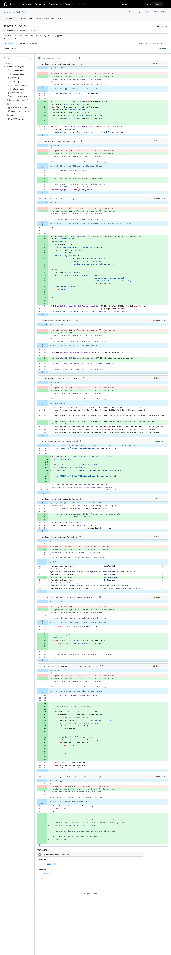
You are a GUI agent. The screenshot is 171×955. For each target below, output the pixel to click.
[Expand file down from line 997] (42, 314)
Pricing (82, 4)
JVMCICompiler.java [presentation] (18, 119)
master (10, 43)
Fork (145, 12)
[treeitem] (17, 91)
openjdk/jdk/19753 (50, 864)
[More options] (165, 64)
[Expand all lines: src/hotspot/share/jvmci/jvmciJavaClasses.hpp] (83, 378)
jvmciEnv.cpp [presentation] (15, 78)
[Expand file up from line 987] (42, 623)
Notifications (131, 12)
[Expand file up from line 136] (42, 167)
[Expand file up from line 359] (42, 346)
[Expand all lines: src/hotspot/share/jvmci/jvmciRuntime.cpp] (80, 441)
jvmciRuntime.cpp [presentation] (17, 89)
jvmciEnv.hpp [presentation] (15, 82)
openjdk (11, 12)
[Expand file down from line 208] (42, 435)
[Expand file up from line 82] (42, 692)
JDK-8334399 (48, 874)
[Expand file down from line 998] (42, 660)
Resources (40, 4)
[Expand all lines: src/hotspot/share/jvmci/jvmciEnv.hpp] (77, 320)
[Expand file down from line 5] (42, 87)
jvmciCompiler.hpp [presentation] (17, 74)
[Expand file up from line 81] (42, 563)
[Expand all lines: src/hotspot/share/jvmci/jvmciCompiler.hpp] (81, 141)
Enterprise (69, 4)
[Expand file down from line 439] (42, 530)
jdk (18, 12)
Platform (14, 4)
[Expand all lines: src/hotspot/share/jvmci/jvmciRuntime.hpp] (80, 498)
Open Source (55, 4)
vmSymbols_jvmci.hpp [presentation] (18, 96)
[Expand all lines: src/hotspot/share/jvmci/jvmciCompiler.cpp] (81, 64)
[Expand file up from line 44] (42, 803)
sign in (88, 894)
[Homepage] (5, 4)
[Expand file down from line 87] (42, 591)
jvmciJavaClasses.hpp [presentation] (18, 85)
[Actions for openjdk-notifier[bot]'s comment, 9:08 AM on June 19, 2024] (141, 854)
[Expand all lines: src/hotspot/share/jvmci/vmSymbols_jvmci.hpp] (83, 537)
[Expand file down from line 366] (42, 372)
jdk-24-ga (35, 44)
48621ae (147, 43)
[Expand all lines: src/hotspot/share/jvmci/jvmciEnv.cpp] (77, 198)
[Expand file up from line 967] (42, 225)
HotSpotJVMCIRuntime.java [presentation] (21, 108)
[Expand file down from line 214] (42, 135)
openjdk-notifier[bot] (50, 854)
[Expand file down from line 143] (42, 192)
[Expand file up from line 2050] (43, 445)
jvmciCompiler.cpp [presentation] (17, 70)
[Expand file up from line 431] (42, 503)
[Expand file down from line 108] (42, 770)
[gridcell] (102, 68)
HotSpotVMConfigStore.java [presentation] (22, 111)
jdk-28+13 (24, 44)
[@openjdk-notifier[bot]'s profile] (39, 854)
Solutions (26, 4)
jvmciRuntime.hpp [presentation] (17, 93)
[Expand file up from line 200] (42, 90)
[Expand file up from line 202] (42, 404)
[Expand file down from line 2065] (43, 492)
